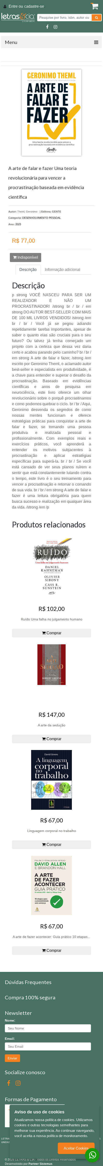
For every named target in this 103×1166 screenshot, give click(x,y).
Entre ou (16, 6)
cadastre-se (34, 6)
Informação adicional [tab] (62, 270)
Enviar (12, 1058)
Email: (10, 1038)
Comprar (53, 633)
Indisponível (27, 257)
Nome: (10, 1020)
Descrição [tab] (28, 270)
